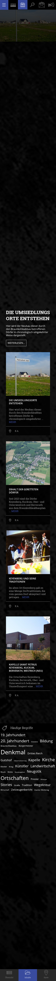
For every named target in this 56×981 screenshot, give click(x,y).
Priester (35, 779)
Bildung (46, 740)
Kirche (48, 760)
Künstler (22, 766)
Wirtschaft (5, 790)
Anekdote (34, 742)
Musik (3, 772)
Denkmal (13, 752)
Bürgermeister (26, 745)
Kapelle (34, 760)
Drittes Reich (34, 753)
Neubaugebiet (20, 772)
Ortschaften (15, 778)
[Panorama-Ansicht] (46, 620)
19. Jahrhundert (13, 735)
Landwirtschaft (42, 765)
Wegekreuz (42, 785)
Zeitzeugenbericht (21, 789)
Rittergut (44, 779)
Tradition (27, 785)
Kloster (4, 766)
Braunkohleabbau (9, 746)
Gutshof (6, 760)
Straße (17, 785)
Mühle (10, 772)
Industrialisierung (20, 761)
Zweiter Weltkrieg (41, 790)
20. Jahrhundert (15, 740)
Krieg (11, 766)
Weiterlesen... (16, 343)
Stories (6, 784)
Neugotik (34, 771)
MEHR (12, 421)
